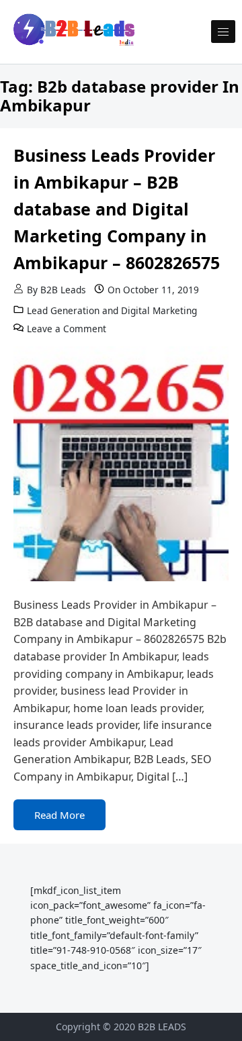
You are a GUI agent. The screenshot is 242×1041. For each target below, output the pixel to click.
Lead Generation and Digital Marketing (112, 310)
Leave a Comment (66, 328)
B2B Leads (63, 289)
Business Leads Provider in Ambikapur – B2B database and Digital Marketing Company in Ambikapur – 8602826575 (116, 209)
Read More (59, 815)
